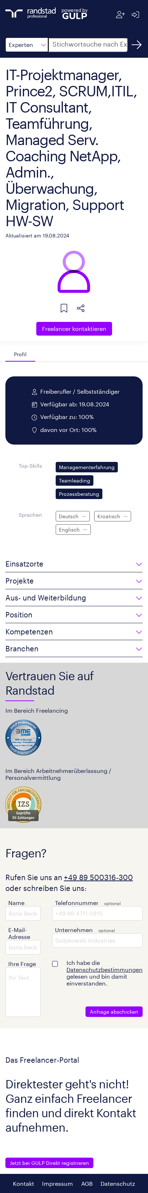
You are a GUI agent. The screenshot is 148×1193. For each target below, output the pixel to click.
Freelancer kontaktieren (74, 328)
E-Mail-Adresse (19, 933)
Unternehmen (74, 929)
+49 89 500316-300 (98, 877)
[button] (26, 45)
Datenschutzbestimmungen (104, 969)
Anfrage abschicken (114, 1012)
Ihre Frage (22, 963)
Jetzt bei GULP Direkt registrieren (49, 1163)
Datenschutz (118, 1183)
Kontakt (23, 1183)
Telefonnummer (76, 902)
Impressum (57, 1183)
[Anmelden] (135, 14)
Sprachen (30, 515)
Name (16, 902)
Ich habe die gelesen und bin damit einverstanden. (104, 973)
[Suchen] (136, 45)
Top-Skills (30, 466)
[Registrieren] (120, 14)
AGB (87, 1183)
